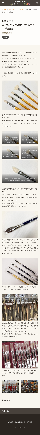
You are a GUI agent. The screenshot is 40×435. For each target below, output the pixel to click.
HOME (4, 10)
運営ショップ (37, 3)
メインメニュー (3, 3)
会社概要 (10, 422)
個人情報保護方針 (20, 422)
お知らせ (11, 10)
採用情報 (29, 422)
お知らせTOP (7, 400)
